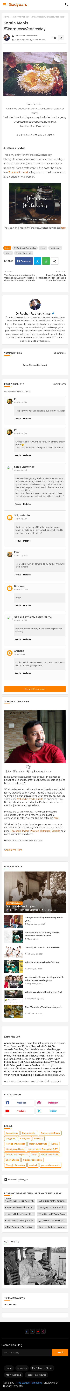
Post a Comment (35, 689)
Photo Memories (20, 17)
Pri (15, 399)
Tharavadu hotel (18, 172)
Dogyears (10, 1138)
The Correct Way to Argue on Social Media (53, 1214)
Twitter (37, 261)
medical (33, 1165)
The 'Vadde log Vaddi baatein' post (43, 1007)
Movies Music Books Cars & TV (43, 1149)
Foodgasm (55, 248)
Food (43, 248)
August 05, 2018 (21, 556)
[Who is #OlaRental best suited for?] (13, 996)
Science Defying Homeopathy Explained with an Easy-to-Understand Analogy (53, 1227)
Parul (17, 552)
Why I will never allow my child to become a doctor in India (42, 934)
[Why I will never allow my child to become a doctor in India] (13, 936)
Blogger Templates (13, 1386)
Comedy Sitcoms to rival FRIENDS (42, 947)
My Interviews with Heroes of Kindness (21, 1207)
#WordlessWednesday (25, 248)
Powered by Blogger (18, 1179)
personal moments (50, 1165)
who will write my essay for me (33, 616)
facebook (21, 1103)
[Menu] (4, 4)
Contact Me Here (13, 850)
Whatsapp (46, 261)
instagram (53, 1103)
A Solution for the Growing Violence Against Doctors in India (53, 1201)
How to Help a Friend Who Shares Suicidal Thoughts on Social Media (21, 1214)
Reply (18, 418)
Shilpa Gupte (22, 515)
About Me (22, 1368)
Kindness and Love (15, 1149)
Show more (60, 353)
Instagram (45, 831)
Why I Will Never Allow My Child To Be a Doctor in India (21, 1201)
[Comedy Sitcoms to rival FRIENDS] (13, 951)
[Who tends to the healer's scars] (13, 966)
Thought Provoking (15, 1165)
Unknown (19, 586)
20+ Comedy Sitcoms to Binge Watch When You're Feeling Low (44, 978)
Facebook (26, 261)
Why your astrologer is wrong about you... (44, 919)
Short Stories (12, 1160)
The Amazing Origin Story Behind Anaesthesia (21, 1227)
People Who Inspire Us (17, 1154)
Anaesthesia (12, 1133)
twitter (53, 1111)
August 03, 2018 (20, 402)
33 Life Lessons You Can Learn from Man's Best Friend (53, 1220)
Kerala (8, 253)
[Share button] (54, 261)
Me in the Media (13, 1375)
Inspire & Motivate (38, 1144)
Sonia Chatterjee (24, 466)
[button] (66, 4)
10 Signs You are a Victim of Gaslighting (53, 1207)
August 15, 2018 (20, 620)
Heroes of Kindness (15, 1144)
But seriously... (29, 1133)
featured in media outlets (30, 799)
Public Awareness (49, 1154)
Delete (27, 418)
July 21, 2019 (19, 654)
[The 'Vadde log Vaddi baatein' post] (13, 1011)
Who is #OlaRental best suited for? (43, 992)
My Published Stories (42, 1368)
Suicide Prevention (32, 1160)
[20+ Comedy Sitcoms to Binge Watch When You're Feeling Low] (13, 981)
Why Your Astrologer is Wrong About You (21, 1220)
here (63, 227)
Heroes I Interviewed (36, 1375)
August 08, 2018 (21, 589)
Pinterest (34, 831)
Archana (19, 650)
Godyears (18, 4)
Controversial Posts (50, 1133)
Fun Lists (38, 1138)
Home (6, 17)
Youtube (55, 831)
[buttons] (27, 1331)
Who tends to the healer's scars (42, 962)
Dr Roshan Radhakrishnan (33, 313)
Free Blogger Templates (29, 1382)
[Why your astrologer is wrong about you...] (13, 921)
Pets (34, 1154)
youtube (21, 1111)
